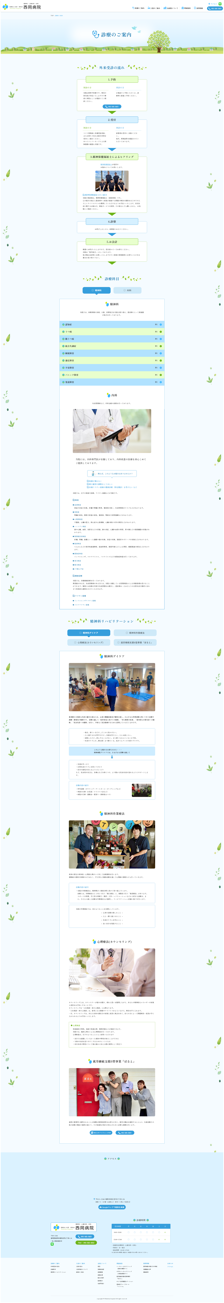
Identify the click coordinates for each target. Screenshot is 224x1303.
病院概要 (100, 1272)
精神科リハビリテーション (58, 1272)
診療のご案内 (139, 8)
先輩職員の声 (147, 1269)
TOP (52, 15)
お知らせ (170, 1263)
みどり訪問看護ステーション (125, 1281)
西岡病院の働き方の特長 (150, 1266)
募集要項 (145, 1272)
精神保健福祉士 (106, 164)
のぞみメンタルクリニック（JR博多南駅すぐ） (124, 1272)
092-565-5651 (216, 8)
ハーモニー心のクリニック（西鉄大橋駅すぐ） (124, 1267)
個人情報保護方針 (57, 1241)
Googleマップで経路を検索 (113, 1207)
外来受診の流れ (55, 1266)
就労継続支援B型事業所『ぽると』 (123, 1277)
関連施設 (187, 8)
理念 (99, 1266)
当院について (102, 1263)
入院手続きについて (82, 1269)
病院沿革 (100, 1275)
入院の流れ (79, 1266)
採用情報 (200, 8)
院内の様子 (101, 1278)
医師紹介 (100, 1281)
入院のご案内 (155, 8)
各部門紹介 (101, 1283)
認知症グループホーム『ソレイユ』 (123, 1285)
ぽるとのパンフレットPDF (102, 1133)
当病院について (172, 8)
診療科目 (53, 1269)
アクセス (214, 4)
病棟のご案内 (80, 1272)
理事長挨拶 (101, 1269)
